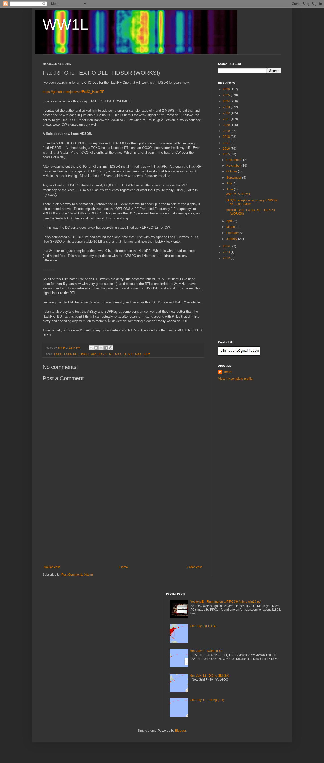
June (230, 189)
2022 (227, 113)
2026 (227, 89)
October (232, 171)
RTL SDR (115, 353)
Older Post (194, 567)
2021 (227, 119)
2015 (227, 154)
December (233, 160)
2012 (227, 258)
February (232, 233)
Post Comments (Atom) (77, 574)
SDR (138, 353)
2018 (227, 137)
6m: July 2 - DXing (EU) (206, 651)
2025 (227, 95)
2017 (227, 143)
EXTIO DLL (71, 353)
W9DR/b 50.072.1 (238, 194)
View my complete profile (235, 378)
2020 (227, 125)
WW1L (65, 24)
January (232, 239)
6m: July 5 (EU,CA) (203, 626)
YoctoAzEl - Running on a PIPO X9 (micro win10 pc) (225, 601)
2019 (227, 131)
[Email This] (91, 347)
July (229, 183)
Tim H (227, 372)
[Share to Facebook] (105, 347)
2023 (227, 107)
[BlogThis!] (96, 347)
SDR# (146, 353)
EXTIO (58, 353)
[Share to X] (101, 347)
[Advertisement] (123, 527)
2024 (227, 101)
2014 (227, 246)
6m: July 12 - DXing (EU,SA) (209, 675)
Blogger (180, 730)
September (234, 177)
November (233, 165)
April (229, 221)
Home (123, 567)
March (231, 227)
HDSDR (103, 353)
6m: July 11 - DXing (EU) (207, 700)
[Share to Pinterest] (110, 347)
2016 (227, 148)
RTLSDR (128, 353)
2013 (227, 252)
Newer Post (52, 567)
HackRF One (88, 353)
